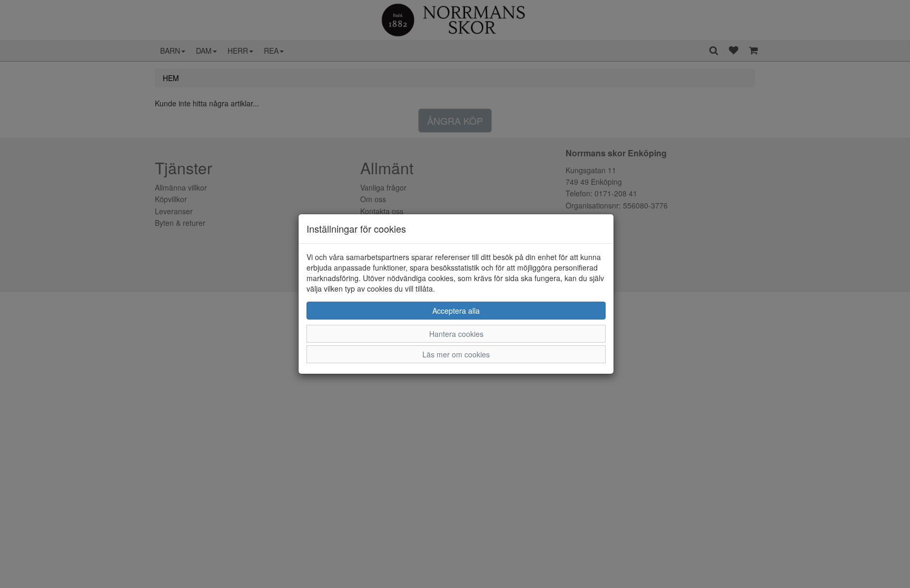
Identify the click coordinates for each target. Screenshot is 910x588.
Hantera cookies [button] (456, 333)
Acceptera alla (456, 310)
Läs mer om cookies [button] (456, 354)
